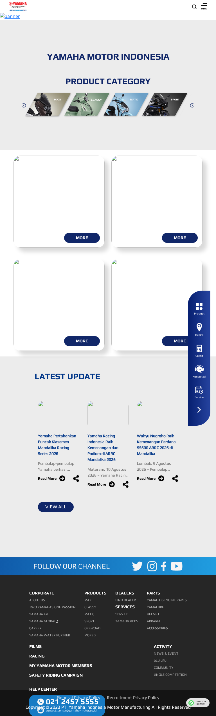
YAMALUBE (155, 607)
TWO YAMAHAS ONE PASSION (52, 607)
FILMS (35, 646)
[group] (49, 104)
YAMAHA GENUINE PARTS (167, 600)
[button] (24, 105)
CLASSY (90, 607)
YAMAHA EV (38, 614)
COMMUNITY (163, 668)
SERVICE (121, 614)
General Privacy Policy (78, 697)
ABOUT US (37, 600)
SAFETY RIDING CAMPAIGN (56, 675)
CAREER (35, 628)
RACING (37, 656)
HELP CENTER (43, 689)
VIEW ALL (55, 506)
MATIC (89, 614)
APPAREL (154, 621)
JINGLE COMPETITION (170, 675)
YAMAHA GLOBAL (42, 621)
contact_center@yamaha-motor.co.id (71, 710)
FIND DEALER (125, 600)
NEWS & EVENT (166, 654)
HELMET (153, 614)
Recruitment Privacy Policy (133, 697)
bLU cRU (160, 661)
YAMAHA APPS (126, 621)
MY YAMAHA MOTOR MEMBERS (60, 665)
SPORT (89, 621)
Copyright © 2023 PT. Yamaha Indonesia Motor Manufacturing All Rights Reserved (108, 707)
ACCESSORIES (157, 628)
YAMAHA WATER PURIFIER (49, 635)
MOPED (90, 635)
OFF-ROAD (92, 628)
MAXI (88, 600)
